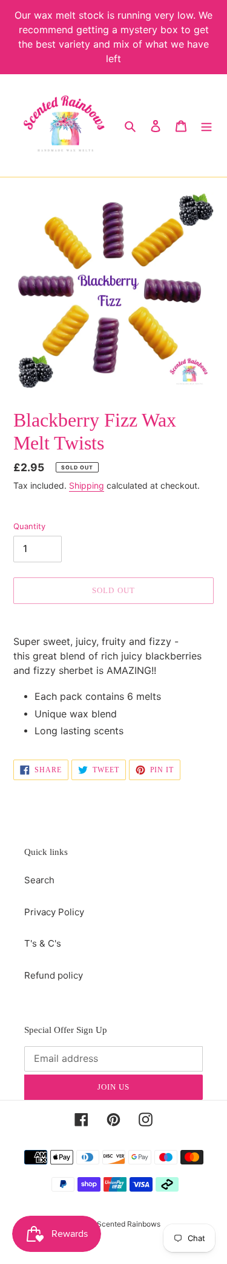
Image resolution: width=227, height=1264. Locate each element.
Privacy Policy (54, 912)
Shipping (86, 485)
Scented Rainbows (128, 1223)
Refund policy (53, 975)
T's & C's (42, 943)
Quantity (29, 526)
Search (39, 880)
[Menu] (206, 126)
